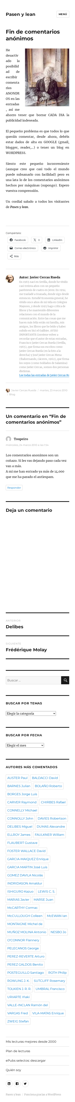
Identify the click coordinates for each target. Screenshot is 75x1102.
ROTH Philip (57, 972)
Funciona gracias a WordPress (42, 1094)
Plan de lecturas (18, 1051)
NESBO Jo (58, 932)
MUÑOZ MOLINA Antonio (26, 932)
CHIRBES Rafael (53, 802)
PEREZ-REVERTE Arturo (25, 956)
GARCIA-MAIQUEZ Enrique (28, 859)
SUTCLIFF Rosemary (49, 981)
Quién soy (13, 1070)
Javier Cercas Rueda (23, 390)
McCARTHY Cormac (22, 908)
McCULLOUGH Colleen (24, 916)
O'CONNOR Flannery (23, 940)
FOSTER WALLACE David (26, 851)
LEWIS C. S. (46, 891)
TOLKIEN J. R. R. (19, 989)
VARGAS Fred (17, 1013)
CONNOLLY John (20, 818)
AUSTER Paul (17, 778)
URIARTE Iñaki (18, 997)
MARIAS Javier (18, 899)
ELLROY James (18, 835)
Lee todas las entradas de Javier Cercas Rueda (46, 375)
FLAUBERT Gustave (22, 843)
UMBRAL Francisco (50, 989)
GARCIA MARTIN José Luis (27, 867)
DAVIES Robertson (52, 818)
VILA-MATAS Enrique (48, 1013)
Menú (63, 14)
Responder (14, 487)
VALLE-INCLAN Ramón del (27, 1005)
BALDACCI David (45, 778)
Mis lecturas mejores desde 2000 (31, 1041)
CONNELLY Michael (22, 810)
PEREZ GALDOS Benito (25, 964)
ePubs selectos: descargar (26, 1060)
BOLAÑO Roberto (48, 786)
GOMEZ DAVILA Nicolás (25, 875)
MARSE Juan (43, 899)
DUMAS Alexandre (51, 826)
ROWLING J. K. (18, 981)
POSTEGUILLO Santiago (25, 972)
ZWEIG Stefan (18, 1021)
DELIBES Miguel (19, 826)
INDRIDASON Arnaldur (24, 883)
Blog (12, 394)
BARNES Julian (18, 786)
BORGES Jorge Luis (22, 794)
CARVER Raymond (22, 802)
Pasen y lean (20, 14)
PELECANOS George (23, 948)
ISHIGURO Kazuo (20, 891)
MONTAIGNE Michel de (24, 924)
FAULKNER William (49, 835)
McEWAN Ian (57, 916)
